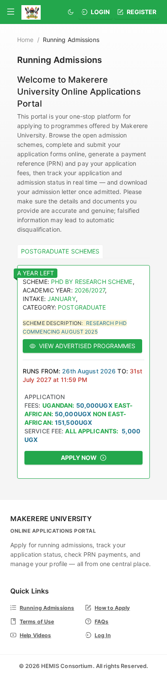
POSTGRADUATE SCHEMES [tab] (60, 251)
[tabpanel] (83, 372)
